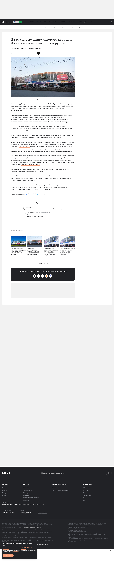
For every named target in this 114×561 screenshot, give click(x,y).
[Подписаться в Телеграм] (38, 276)
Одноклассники (87, 495)
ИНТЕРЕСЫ (55, 22)
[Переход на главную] (5, 22)
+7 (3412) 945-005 (8, 513)
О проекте (26, 488)
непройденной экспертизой (62, 151)
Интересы (5, 493)
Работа (97, 22)
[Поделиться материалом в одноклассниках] (32, 194)
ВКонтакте (86, 488)
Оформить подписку (53, 473)
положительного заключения (60, 176)
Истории (4, 490)
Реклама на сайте (28, 490)
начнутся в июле (24, 146)
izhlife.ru (23, 549)
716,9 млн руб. (45, 119)
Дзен (84, 498)
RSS (84, 500)
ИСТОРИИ (47, 22)
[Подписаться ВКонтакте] (42, 276)
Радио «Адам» (56, 488)
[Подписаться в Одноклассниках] (46, 276)
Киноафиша (72, 22)
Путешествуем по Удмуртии (60, 490)
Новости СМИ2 (43, 263)
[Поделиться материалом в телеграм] (37, 194)
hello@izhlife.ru (42, 513)
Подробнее (16, 551)
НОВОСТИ (39, 22)
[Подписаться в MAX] (50, 276)
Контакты (101, 22)
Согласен (8, 555)
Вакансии (26, 500)
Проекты (4, 495)
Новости (4, 488)
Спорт (29, 53)
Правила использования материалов (32, 527)
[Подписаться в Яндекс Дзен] (34, 276)
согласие (32, 212)
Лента (32, 22)
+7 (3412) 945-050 (25, 513)
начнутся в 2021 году (57, 160)
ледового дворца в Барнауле (30, 164)
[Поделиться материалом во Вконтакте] (27, 194)
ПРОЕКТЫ (63, 22)
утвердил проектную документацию (29, 187)
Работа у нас (26, 493)
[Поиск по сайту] (111, 22)
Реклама (93, 22)
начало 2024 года (37, 171)
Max (84, 493)
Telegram (85, 490)
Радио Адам (82, 22)
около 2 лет (34, 158)
